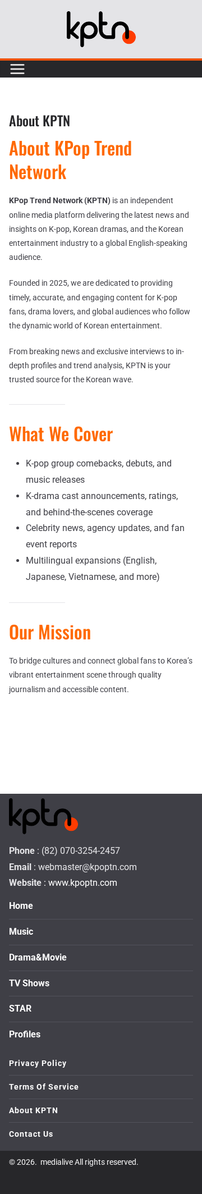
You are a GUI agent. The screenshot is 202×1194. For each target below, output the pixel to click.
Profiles (24, 1034)
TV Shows (29, 983)
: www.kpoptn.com (80, 882)
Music (21, 931)
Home (21, 905)
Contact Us (31, 1133)
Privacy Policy (38, 1063)
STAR (20, 1008)
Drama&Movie (38, 957)
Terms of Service (44, 1086)
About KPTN (33, 1110)
